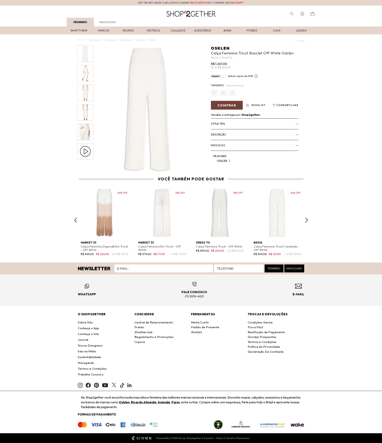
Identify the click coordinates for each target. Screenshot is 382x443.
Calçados (177, 30)
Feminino (80, 22)
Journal (83, 340)
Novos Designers (90, 345)
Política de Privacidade (264, 347)
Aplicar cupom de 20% (240, 76)
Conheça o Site (88, 334)
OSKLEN (220, 48)
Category (125, 39)
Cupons (139, 342)
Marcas (103, 30)
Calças (140, 39)
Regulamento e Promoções (154, 337)
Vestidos (153, 30)
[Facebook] (88, 385)
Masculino (107, 22)
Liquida (301, 30)
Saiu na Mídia (87, 351)
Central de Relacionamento (153, 322)
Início (81, 39)
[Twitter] (114, 385)
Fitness (252, 30)
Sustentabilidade (89, 357)
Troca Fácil (255, 327)
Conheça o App (88, 328)
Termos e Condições (92, 368)
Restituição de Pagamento (266, 332)
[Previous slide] (75, 220)
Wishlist (196, 332)
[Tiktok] (122, 385)
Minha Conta (200, 322)
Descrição (218, 134)
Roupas (128, 30)
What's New (79, 30)
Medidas (218, 145)
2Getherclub (143, 332)
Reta (152, 39)
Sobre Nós (85, 322)
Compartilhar (287, 105)
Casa (277, 30)
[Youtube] (105, 385)
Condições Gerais (260, 322)
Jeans (227, 30)
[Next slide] (306, 220)
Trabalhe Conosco (90, 374)
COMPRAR (226, 105)
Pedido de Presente (205, 327)
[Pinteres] (96, 385)
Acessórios (202, 30)
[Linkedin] (129, 385)
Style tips (218, 124)
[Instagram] (80, 385)
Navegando (86, 363)
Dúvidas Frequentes (262, 337)
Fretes (139, 327)
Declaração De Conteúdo (266, 352)
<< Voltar (300, 40)
